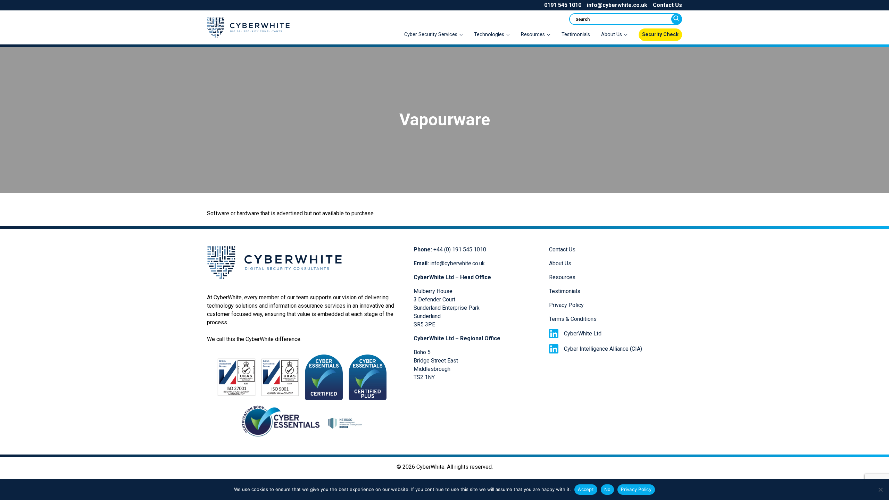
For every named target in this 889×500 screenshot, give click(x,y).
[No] (880, 489)
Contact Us (667, 5)
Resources (562, 277)
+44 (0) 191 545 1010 (459, 249)
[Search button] (676, 19)
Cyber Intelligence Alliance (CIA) (603, 348)
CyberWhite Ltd (582, 333)
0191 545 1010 (562, 5)
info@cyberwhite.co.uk (617, 5)
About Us (560, 263)
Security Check (660, 35)
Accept (586, 489)
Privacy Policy (566, 305)
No (607, 489)
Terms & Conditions (573, 319)
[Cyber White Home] (248, 39)
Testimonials (576, 35)
